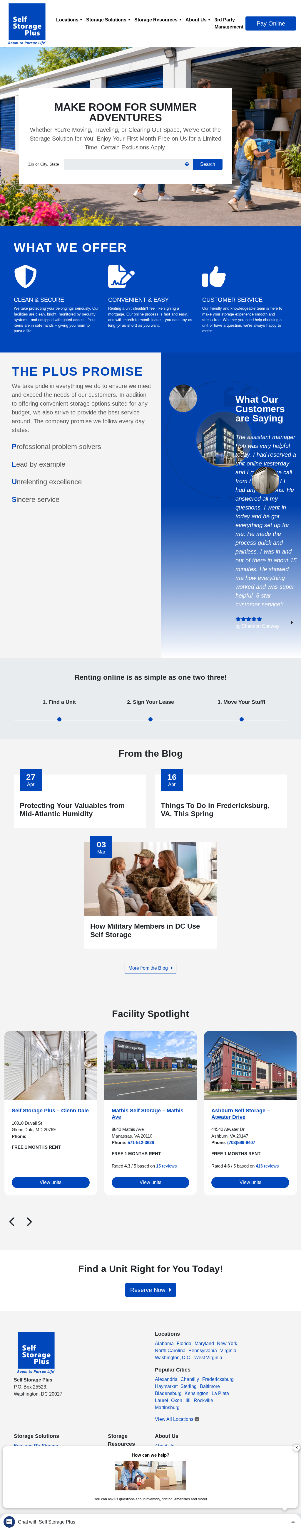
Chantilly (189, 1379)
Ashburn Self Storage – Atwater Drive (240, 1114)
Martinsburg (167, 1407)
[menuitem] (69, 23)
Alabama (164, 1343)
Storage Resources (156, 19)
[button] (11, 1221)
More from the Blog (148, 968)
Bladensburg (168, 1393)
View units (50, 1182)
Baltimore (210, 1386)
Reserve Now (148, 1290)
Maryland (204, 1343)
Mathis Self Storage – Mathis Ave (147, 1114)
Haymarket (166, 1386)
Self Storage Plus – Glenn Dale (50, 1111)
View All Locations (175, 1419)
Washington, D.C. (173, 1357)
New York (227, 1343)
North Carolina (170, 1350)
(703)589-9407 (240, 1142)
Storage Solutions (106, 19)
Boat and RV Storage (36, 1445)
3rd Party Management (229, 23)
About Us (196, 19)
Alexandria (166, 1379)
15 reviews (166, 1165)
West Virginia (208, 1357)
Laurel (161, 1400)
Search (207, 164)
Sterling (188, 1386)
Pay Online (271, 23)
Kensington (196, 1393)
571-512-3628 (140, 1142)
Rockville (203, 1400)
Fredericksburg (218, 1379)
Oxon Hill (180, 1400)
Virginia (228, 1350)
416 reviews (267, 1165)
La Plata (220, 1393)
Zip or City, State (43, 164)
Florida (184, 1343)
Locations (67, 19)
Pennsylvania (202, 1350)
